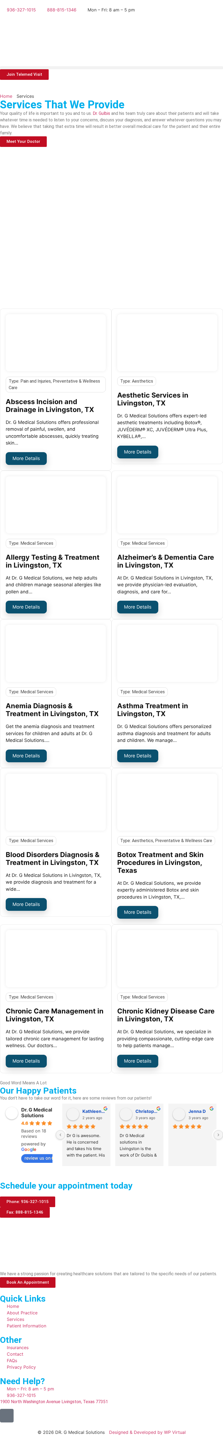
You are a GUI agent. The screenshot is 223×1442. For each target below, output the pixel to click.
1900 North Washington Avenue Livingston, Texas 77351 (54, 1401)
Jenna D (197, 1111)
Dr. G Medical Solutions (36, 1112)
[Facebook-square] (7, 1415)
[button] (111, 67)
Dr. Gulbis (101, 113)
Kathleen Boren (94, 1111)
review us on (37, 1158)
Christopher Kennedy (147, 1111)
